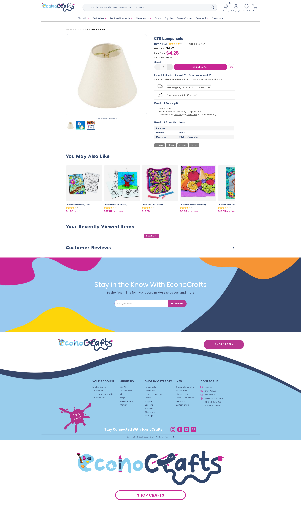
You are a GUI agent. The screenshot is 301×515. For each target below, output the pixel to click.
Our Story (124, 387)
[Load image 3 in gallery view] (90, 125)
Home (69, 29)
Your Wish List (99, 397)
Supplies (149, 401)
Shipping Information (185, 387)
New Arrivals (142, 18)
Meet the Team (127, 401)
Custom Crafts (182, 405)
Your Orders (98, 390)
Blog (122, 394)
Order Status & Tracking (103, 394)
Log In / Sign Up (99, 387)
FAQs (122, 397)
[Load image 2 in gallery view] (80, 125)
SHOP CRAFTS (224, 344)
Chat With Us (210, 391)
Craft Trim (192, 115)
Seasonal (201, 18)
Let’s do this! (177, 303)
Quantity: (159, 62)
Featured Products (120, 18)
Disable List (151, 236)
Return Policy (181, 390)
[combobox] (150, 7)
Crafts (148, 397)
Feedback (180, 401)
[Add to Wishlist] (98, 168)
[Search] (212, 7)
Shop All (82, 18)
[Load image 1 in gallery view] (70, 125)
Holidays (149, 408)
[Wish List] (231, 67)
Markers (178, 115)
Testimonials (126, 390)
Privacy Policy (182, 394)
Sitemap (149, 415)
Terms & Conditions (185, 397)
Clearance (150, 412)
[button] (83, 18)
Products (79, 29)
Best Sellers (98, 18)
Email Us (208, 387)
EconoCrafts (150, 437)
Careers (123, 405)
